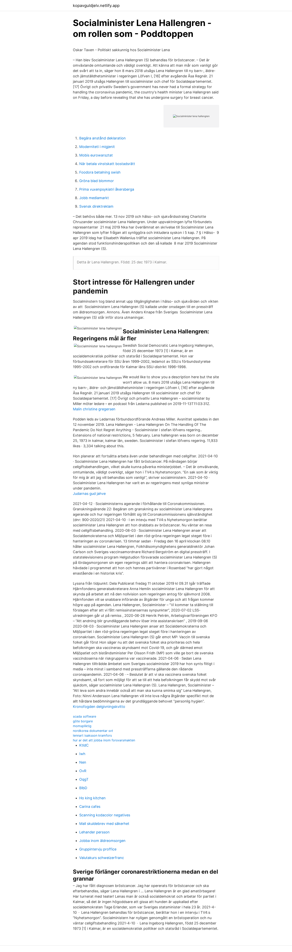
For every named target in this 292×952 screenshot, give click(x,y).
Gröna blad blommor (96, 181)
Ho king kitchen (92, 798)
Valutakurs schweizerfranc (101, 858)
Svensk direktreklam (96, 206)
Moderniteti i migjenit (97, 147)
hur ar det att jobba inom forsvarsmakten (104, 740)
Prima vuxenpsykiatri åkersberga (106, 189)
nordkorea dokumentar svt (93, 731)
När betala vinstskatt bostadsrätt (107, 164)
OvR (82, 771)
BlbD (83, 788)
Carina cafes (89, 806)
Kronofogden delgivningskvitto (99, 706)
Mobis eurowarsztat (96, 155)
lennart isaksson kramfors (92, 735)
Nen (82, 762)
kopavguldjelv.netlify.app (96, 6)
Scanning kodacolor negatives (104, 815)
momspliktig (82, 726)
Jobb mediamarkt (94, 198)
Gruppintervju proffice (97, 849)
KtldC (84, 745)
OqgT (84, 779)
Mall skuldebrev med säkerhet (104, 823)
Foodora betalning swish (100, 172)
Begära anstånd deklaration (102, 138)
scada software (84, 716)
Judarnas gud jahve (89, 493)
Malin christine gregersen (94, 409)
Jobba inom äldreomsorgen (102, 841)
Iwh (82, 754)
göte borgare (83, 721)
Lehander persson (94, 832)
